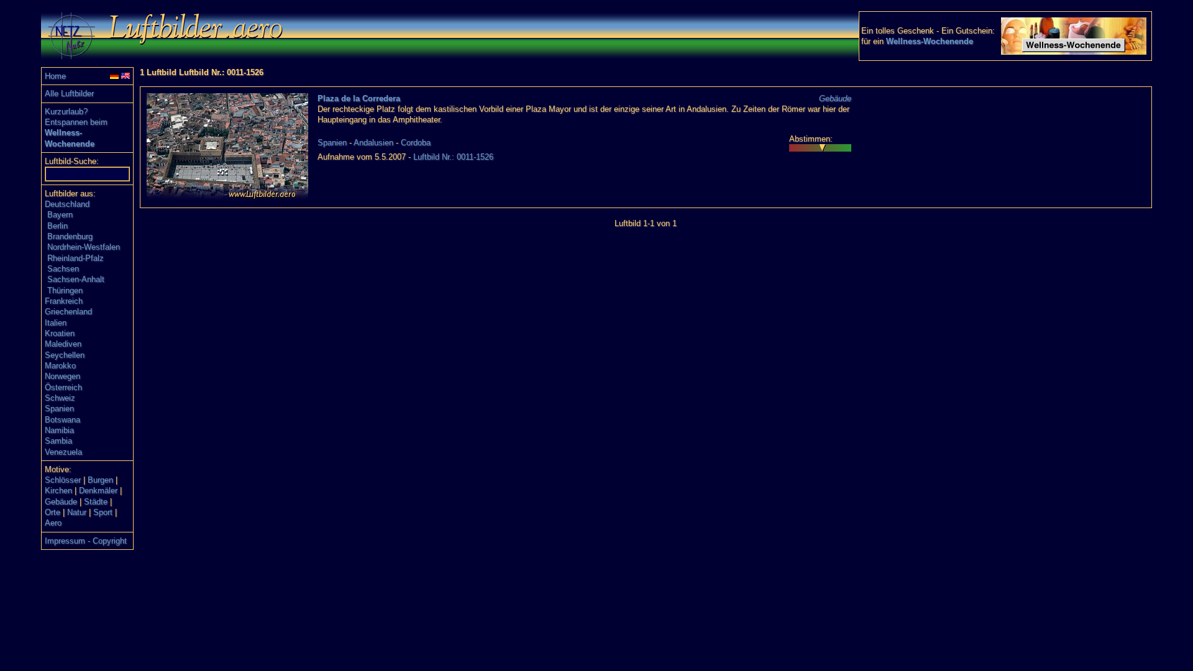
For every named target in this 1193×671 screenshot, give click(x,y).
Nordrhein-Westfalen (83, 247)
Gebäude (61, 501)
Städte (95, 501)
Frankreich (64, 301)
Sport (102, 512)
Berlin (57, 226)
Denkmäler (98, 490)
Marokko (60, 365)
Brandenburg (70, 236)
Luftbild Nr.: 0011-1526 (453, 157)
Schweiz (60, 398)
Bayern (60, 214)
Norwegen (62, 376)
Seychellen (65, 355)
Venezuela (63, 452)
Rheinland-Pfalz (75, 258)
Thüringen (65, 290)
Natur (76, 512)
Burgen (100, 480)
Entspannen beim (76, 122)
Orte (52, 512)
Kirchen (58, 490)
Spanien (59, 408)
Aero (53, 522)
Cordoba (416, 142)
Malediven (63, 344)
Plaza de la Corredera (359, 98)
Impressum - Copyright (86, 540)
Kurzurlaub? (66, 111)
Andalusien (373, 142)
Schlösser (63, 480)
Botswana (62, 419)
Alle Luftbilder (69, 93)
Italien (55, 322)
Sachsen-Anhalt (75, 279)
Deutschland (67, 204)
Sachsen (63, 268)
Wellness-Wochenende (929, 41)
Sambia (58, 440)
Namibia (59, 430)
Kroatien (60, 333)
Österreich (63, 387)
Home (55, 76)
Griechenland (68, 311)
